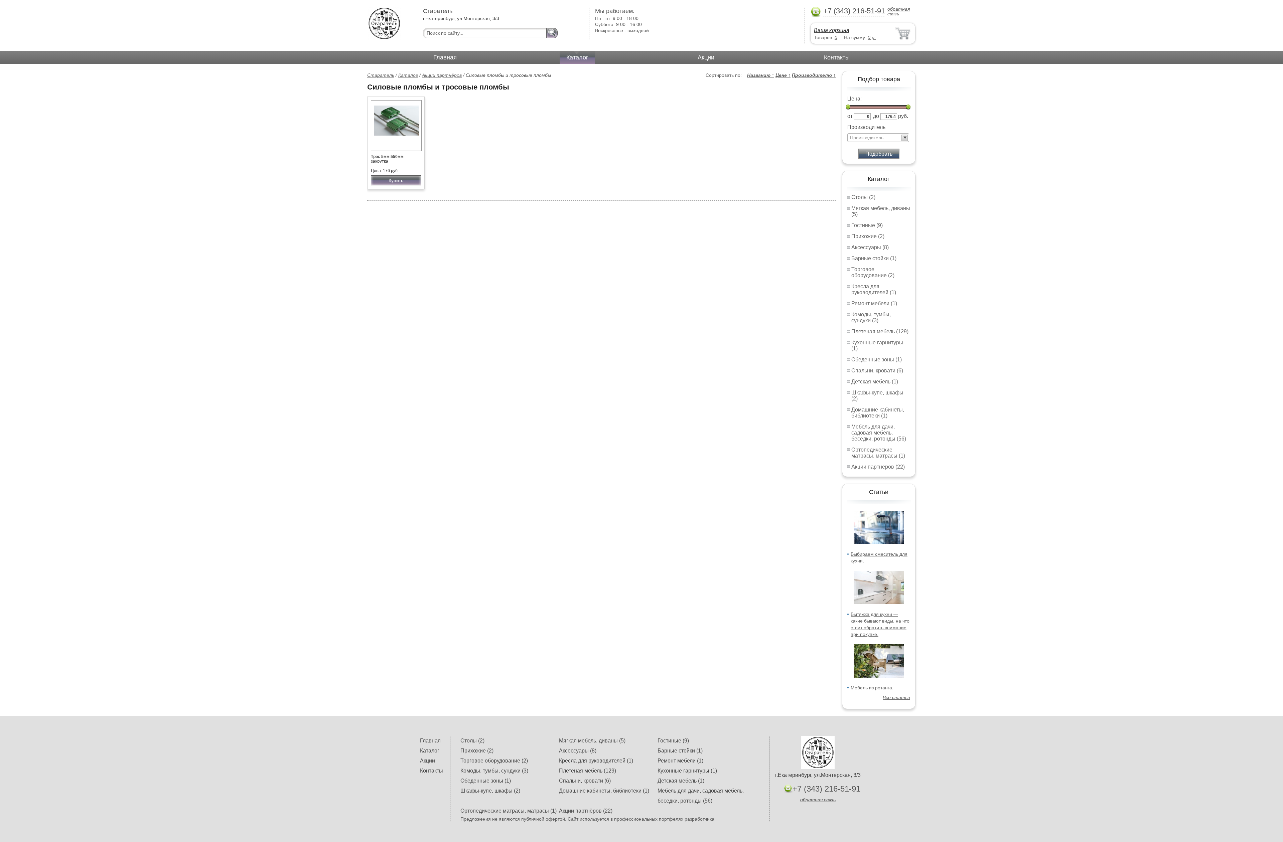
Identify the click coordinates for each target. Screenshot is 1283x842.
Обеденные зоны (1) (876, 359)
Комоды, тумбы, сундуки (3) (871, 317)
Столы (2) (863, 197)
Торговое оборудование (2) (872, 272)
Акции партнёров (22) (878, 467)
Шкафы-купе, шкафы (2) (490, 791)
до (876, 116)
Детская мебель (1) (874, 381)
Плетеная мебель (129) (879, 331)
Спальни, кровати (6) (877, 370)
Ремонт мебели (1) (874, 303)
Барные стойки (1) (873, 258)
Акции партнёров (442, 75)
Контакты (837, 57)
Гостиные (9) (867, 225)
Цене (783, 75)
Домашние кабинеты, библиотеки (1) (877, 412)
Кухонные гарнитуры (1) (687, 771)
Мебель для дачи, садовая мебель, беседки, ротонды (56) (878, 433)
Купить (396, 180)
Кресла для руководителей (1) (873, 289)
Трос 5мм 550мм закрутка (387, 159)
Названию (760, 75)
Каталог (577, 57)
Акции (706, 57)
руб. (903, 116)
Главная (445, 57)
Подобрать (878, 154)
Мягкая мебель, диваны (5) (592, 740)
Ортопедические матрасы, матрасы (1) (878, 453)
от (850, 116)
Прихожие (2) (867, 236)
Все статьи (896, 697)
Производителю (814, 75)
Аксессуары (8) (870, 247)
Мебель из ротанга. (872, 687)
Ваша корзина (831, 30)
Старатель (380, 75)
